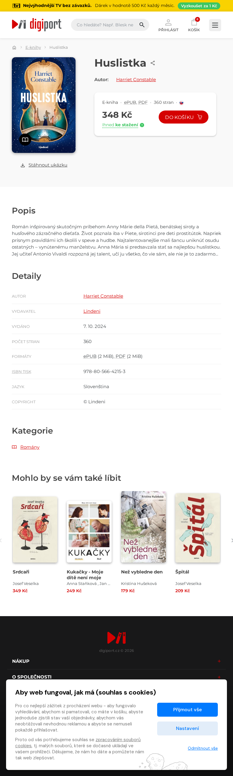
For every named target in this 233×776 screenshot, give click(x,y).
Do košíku (180, 117)
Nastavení (187, 728)
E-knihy (33, 47)
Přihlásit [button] (168, 30)
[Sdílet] (152, 63)
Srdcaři (21, 572)
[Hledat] (144, 25)
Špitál (182, 572)
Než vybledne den (142, 572)
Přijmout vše (187, 709)
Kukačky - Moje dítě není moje (85, 574)
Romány (29, 447)
